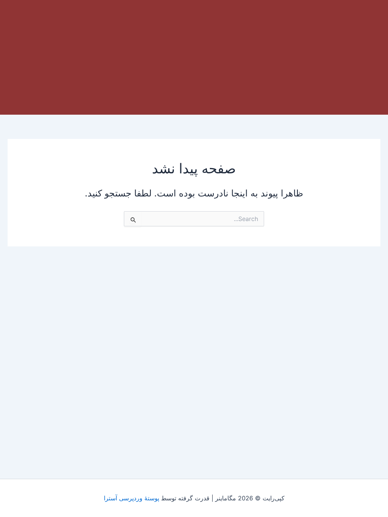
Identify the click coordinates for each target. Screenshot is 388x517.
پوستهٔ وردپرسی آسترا (131, 498)
